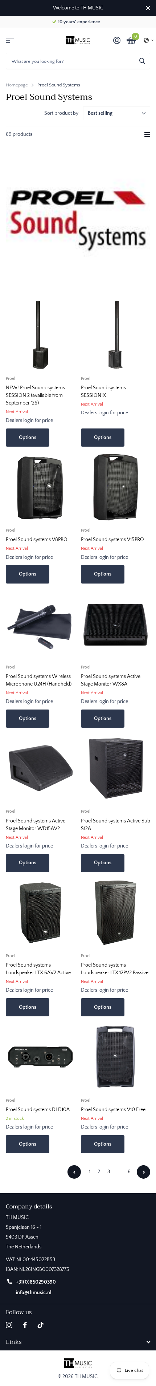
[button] (148, 40)
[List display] (147, 134)
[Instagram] (9, 1325)
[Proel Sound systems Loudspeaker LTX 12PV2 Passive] (115, 912)
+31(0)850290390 (36, 1282)
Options (27, 437)
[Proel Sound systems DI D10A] (40, 1057)
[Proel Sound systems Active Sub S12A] (115, 768)
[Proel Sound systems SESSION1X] (115, 335)
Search (142, 61)
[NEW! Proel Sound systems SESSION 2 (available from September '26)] (40, 335)
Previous (74, 1172)
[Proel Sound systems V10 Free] (115, 1057)
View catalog (10, 40)
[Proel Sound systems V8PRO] (40, 487)
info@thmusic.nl (34, 1293)
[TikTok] (41, 1325)
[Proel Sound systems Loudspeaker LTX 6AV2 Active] (40, 912)
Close (148, 8)
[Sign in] (116, 40)
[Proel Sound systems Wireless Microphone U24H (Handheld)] (40, 624)
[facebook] (25, 1325)
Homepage (17, 85)
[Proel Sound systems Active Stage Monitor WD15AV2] (40, 768)
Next (143, 1172)
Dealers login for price (29, 420)
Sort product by (61, 113)
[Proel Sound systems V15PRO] (115, 487)
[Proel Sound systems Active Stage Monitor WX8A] (115, 624)
